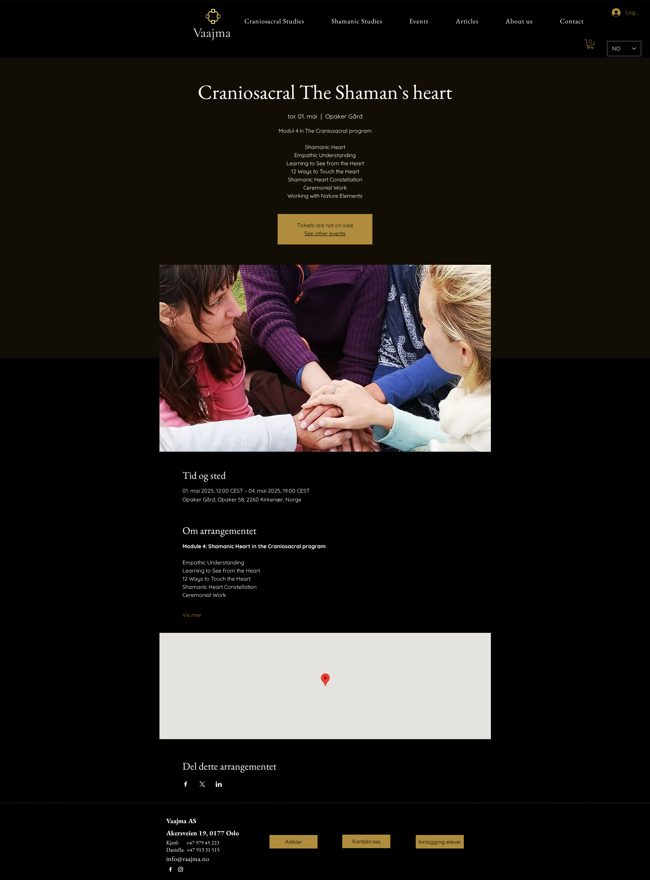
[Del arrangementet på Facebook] (185, 784)
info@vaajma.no (187, 858)
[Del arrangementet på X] (202, 784)
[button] (590, 44)
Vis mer (191, 614)
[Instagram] (180, 869)
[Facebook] (170, 869)
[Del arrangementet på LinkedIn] (219, 784)
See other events (325, 233)
